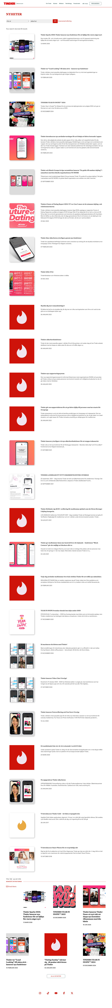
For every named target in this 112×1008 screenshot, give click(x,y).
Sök (55, 21)
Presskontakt (76, 3)
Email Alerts (12, 886)
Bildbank (61, 3)
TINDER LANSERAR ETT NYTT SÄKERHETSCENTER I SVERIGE (65, 475)
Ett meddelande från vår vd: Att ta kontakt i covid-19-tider (61, 746)
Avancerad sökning (64, 21)
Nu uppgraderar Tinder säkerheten (53, 780)
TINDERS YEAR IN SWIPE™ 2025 (61, 913)
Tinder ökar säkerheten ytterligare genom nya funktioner (61, 238)
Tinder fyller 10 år (47, 272)
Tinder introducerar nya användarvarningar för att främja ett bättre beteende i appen (71, 136)
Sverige (86, 3)
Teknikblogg (68, 3)
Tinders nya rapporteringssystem (52, 373)
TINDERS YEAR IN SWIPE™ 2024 (53, 102)
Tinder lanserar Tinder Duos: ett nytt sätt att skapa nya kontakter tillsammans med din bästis (93, 916)
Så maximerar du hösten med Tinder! (54, 644)
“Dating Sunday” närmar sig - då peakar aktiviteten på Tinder (55, 962)
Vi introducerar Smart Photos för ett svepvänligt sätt (59, 848)
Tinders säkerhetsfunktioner (51, 340)
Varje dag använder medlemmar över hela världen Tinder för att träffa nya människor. (71, 577)
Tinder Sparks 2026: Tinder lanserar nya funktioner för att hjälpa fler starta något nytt (71, 35)
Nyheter (55, 3)
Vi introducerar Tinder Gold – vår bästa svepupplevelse (60, 814)
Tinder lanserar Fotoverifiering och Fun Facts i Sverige (60, 712)
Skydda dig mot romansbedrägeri (53, 306)
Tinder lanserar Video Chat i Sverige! (54, 678)
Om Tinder (48, 3)
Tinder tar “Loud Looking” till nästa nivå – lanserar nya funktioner (64, 69)
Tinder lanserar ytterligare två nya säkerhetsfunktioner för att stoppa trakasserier (70, 441)
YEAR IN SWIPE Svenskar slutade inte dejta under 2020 (61, 610)
